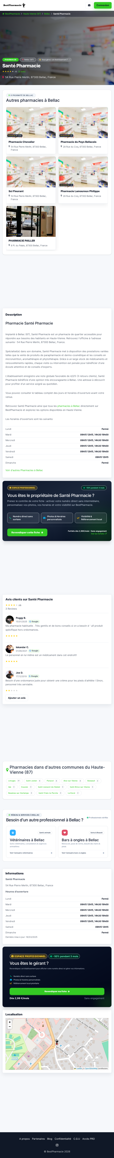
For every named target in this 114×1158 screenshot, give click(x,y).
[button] (57, 1041)
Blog (49, 1138)
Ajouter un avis (17, 697)
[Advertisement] (57, 281)
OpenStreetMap (91, 1068)
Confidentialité (63, 1138)
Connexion (102, 5)
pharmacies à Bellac (68, 405)
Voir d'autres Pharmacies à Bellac (24, 470)
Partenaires (38, 1138)
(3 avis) (22, 71)
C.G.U (76, 1138)
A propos (24, 1138)
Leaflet (79, 1068)
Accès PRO (88, 1138)
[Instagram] (57, 1145)
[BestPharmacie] (28, 5)
